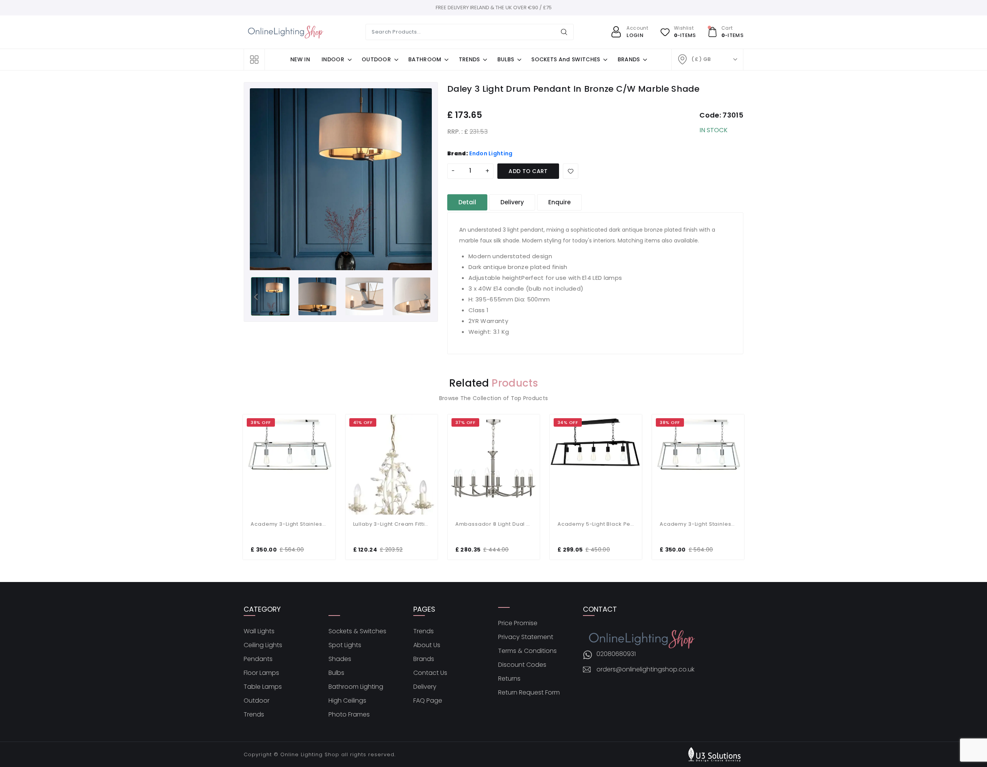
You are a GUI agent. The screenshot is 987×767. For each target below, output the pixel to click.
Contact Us (430, 673)
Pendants (258, 659)
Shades (339, 659)
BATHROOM (424, 59)
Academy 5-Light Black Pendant (596, 524)
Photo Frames (349, 714)
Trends (254, 714)
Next (426, 296)
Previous (255, 296)
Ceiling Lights (263, 645)
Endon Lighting (490, 153)
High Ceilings (347, 701)
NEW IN (300, 59)
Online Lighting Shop (309, 754)
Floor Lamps (261, 673)
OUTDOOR (376, 59)
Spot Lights (344, 645)
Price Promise (517, 623)
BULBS (505, 59)
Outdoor (256, 701)
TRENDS (469, 59)
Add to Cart (528, 171)
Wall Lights (259, 631)
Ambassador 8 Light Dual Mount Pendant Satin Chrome (493, 524)
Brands (423, 659)
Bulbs (336, 673)
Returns (509, 679)
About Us (426, 645)
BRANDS (629, 59)
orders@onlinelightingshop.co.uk (645, 669)
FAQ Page (427, 701)
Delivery (424, 687)
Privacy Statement (525, 637)
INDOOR (333, 59)
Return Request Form (529, 692)
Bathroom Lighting (355, 687)
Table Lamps (263, 687)
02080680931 (616, 654)
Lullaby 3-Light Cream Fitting (391, 524)
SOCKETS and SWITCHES (565, 59)
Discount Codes (522, 665)
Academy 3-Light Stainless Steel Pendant (289, 524)
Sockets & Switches (357, 631)
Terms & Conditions (527, 651)
